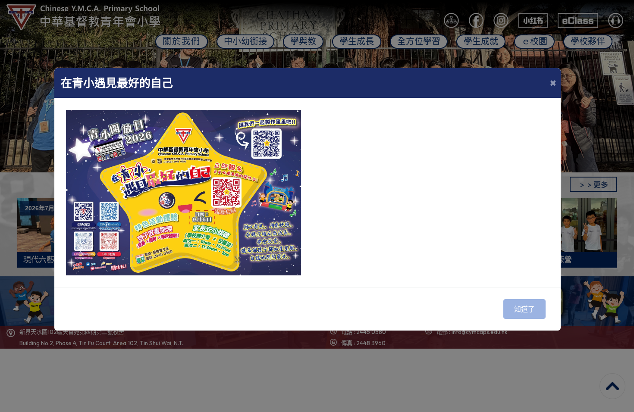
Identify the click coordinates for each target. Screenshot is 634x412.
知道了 (524, 309)
